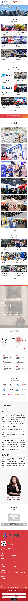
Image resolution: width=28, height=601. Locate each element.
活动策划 (3, 559)
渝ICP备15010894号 (17, 587)
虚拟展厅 (3, 572)
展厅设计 (3, 564)
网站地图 (25, 587)
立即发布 (14, 599)
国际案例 (14, 555)
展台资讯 (3, 578)
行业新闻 (8, 578)
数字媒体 (3, 570)
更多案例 (20, 555)
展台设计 (3, 553)
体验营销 (3, 561)
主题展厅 (8, 567)
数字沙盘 (23, 572)
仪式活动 (8, 561)
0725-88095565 (18, 1)
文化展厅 (14, 567)
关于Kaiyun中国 (4, 582)
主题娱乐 (14, 561)
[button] (13, 14)
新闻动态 (3, 576)
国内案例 (8, 555)
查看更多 (15, 63)
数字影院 (17, 572)
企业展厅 (3, 567)
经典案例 (3, 555)
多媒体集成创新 (10, 572)
